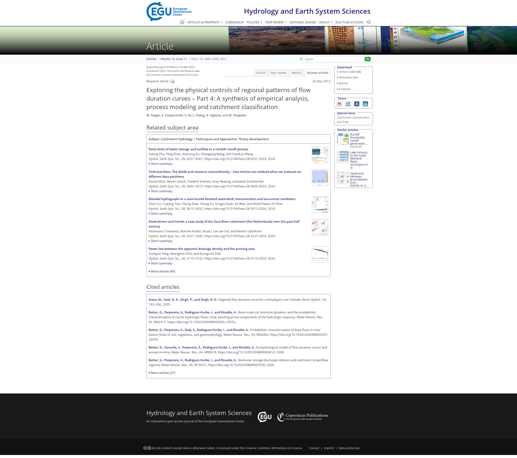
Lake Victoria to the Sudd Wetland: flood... (358, 156)
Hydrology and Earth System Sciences (307, 11)
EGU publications (350, 22)
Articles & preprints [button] (203, 22)
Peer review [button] (274, 22)
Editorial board (303, 22)
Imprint (329, 448)
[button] (301, 59)
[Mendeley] (339, 103)
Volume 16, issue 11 (174, 59)
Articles (151, 59)
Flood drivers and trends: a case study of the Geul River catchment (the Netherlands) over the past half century (224, 223)
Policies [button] (253, 22)
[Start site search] (368, 59)
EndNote (345, 89)
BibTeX (343, 83)
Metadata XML (348, 77)
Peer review (278, 73)
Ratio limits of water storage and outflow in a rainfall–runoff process (198, 149)
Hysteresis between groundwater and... (359, 177)
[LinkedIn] (365, 103)
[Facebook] (356, 103)
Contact (314, 448)
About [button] (324, 22)
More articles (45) (163, 271)
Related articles (317, 73)
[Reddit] (348, 103)
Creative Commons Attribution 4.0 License (273, 448)
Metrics (297, 73)
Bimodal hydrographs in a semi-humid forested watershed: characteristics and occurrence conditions (222, 199)
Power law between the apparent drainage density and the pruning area (202, 249)
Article (260, 73)
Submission (235, 22)
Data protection (349, 448)
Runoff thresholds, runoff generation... (358, 138)
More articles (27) (163, 373)
